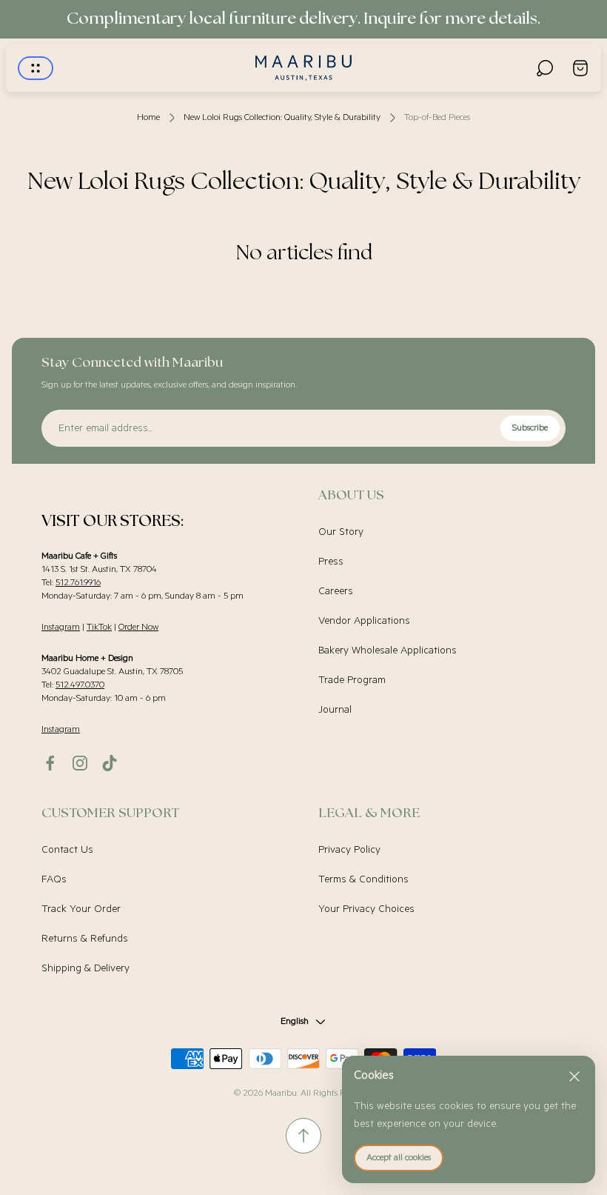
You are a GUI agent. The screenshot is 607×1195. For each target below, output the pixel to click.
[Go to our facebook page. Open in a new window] (50, 763)
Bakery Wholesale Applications (387, 650)
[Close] (574, 1076)
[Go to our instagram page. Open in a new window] (80, 763)
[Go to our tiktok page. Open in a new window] (109, 763)
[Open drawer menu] (35, 68)
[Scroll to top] (303, 1136)
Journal (335, 710)
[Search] (545, 68)
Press (330, 561)
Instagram (60, 627)
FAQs (54, 879)
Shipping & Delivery (85, 968)
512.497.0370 (80, 684)
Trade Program (352, 680)
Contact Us (67, 850)
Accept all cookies (398, 1157)
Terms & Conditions (363, 879)
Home (148, 117)
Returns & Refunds (84, 939)
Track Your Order (81, 909)
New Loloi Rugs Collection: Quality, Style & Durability (282, 117)
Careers (335, 591)
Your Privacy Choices (366, 909)
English (295, 1021)
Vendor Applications (364, 621)
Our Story (340, 532)
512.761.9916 (78, 582)
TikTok (99, 627)
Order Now (138, 627)
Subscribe (530, 427)
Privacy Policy (349, 850)
